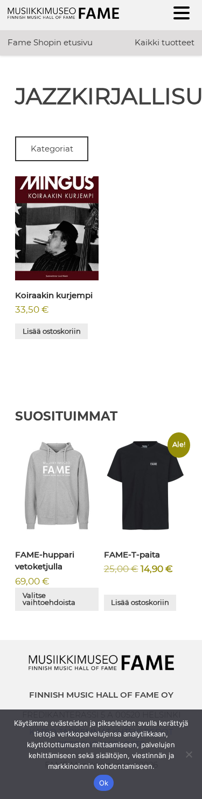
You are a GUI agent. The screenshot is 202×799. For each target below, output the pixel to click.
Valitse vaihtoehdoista (49, 599)
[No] (188, 754)
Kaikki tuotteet (164, 42)
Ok (104, 783)
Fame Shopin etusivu (50, 42)
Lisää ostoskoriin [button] (52, 331)
